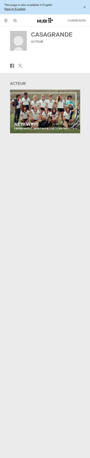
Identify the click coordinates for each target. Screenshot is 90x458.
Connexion (77, 20)
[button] (5, 20)
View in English (15, 9)
